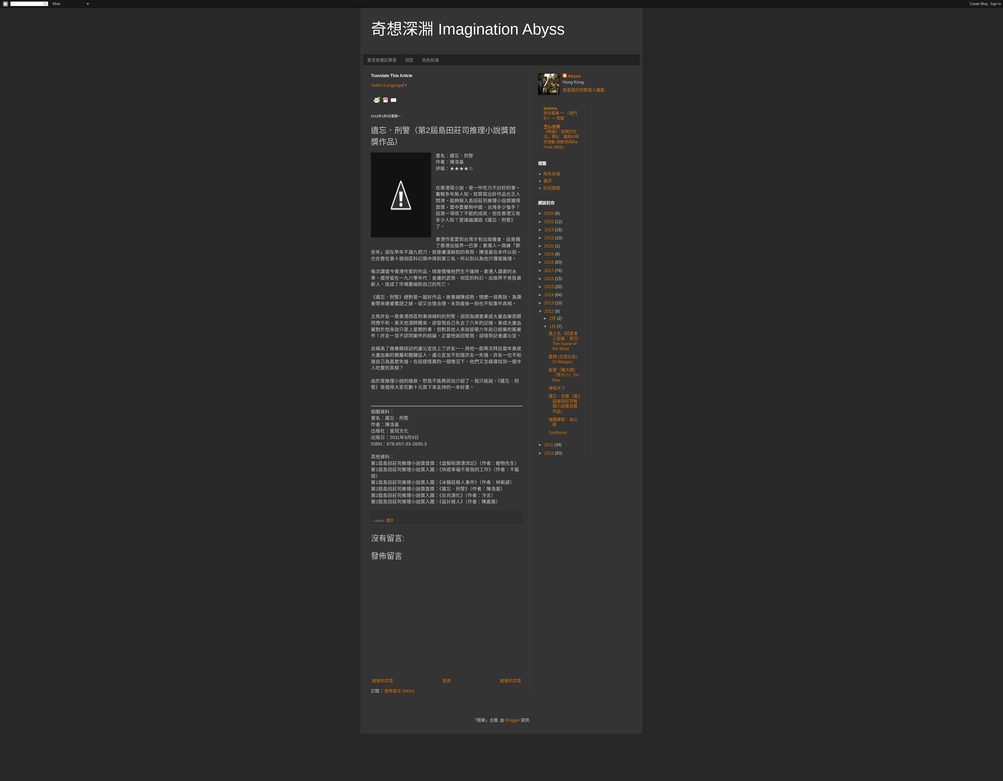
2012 (549, 311)
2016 (549, 278)
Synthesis (558, 432)
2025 (549, 221)
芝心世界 (552, 127)
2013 (549, 303)
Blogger (512, 720)
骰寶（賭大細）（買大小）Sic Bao (564, 375)
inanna (550, 108)
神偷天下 (557, 388)
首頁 (446, 681)
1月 (553, 326)
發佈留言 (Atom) (399, 691)
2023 (549, 230)
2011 (549, 445)
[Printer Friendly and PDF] (385, 102)
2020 (549, 246)
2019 (549, 254)
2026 (549, 213)
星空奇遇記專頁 (381, 60)
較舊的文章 (510, 681)
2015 (549, 287)
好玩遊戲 (551, 188)
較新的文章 (382, 681)
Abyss (574, 76)
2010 (549, 453)
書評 (389, 520)
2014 (549, 295)
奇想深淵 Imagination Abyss (468, 29)
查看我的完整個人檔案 (583, 90)
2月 (553, 318)
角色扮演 (430, 60)
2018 (549, 262)
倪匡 (409, 60)
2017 (549, 270)
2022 (549, 238)
